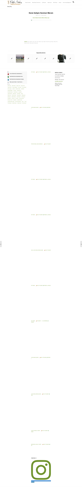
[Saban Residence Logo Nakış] (1, 244)
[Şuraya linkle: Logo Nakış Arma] (20, 58)
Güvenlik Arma (19, 90)
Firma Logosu (9, 88)
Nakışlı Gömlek (14, 96)
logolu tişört (14, 93)
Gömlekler (22, 88)
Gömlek (14, 88)
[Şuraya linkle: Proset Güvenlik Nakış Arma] (12, 58)
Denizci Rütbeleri (14, 87)
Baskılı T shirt (18, 85)
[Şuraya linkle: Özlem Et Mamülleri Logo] (53, 58)
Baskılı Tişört (14, 85)
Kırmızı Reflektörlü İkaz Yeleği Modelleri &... (16, 73)
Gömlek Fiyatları (18, 88)
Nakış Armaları (26, 43)
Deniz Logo (36, 41)
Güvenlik (14, 90)
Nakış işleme (32, 43)
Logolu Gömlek (10, 93)
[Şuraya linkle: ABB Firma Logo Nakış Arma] (28, 58)
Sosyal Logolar (44, 15)
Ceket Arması (9, 87)
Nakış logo (36, 43)
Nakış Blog (9, 6)
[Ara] (73, 2)
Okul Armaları (18, 96)
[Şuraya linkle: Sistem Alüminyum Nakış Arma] (37, 58)
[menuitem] (28, 2)
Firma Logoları (24, 87)
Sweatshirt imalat (19, 99)
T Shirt (25, 101)
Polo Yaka (17, 98)
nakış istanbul (19, 95)
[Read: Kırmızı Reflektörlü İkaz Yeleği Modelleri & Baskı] (8, 74)
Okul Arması (23, 96)
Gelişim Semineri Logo (47, 41)
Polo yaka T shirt (10, 99)
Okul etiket (9, 98)
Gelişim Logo (41, 41)
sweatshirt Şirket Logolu (11, 101)
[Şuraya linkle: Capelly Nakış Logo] (45, 58)
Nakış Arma (55, 41)
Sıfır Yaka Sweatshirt (18, 101)
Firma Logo (19, 87)
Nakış (52, 41)
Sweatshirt (14, 99)
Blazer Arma (23, 85)
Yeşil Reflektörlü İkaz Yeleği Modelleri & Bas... (16, 76)
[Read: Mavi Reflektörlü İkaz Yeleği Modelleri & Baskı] (8, 80)
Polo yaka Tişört (21, 98)
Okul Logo (13, 98)
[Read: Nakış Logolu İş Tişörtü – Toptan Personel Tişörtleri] (8, 83)
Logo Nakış (18, 93)
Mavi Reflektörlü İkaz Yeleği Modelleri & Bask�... (17, 79)
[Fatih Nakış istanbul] (14, 2)
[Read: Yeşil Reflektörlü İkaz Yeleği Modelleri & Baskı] (8, 77)
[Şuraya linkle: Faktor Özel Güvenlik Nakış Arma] (70, 58)
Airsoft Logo (9, 85)
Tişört (22, 101)
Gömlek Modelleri (10, 90)
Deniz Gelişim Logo (31, 41)
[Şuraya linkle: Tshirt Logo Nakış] (62, 58)
